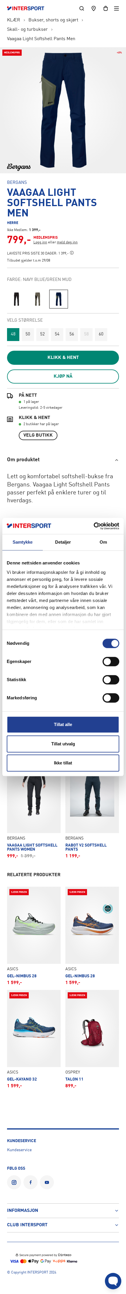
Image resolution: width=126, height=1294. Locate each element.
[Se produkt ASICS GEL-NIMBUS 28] (34, 936)
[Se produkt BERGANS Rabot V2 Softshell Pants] (92, 807)
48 (13, 334)
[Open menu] (116, 8)
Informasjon (22, 1210)
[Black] (16, 299)
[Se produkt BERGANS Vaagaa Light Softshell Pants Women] (34, 807)
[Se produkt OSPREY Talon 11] (92, 1039)
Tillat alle (63, 724)
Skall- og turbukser (27, 29)
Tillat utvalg (63, 743)
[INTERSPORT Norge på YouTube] (47, 1182)
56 (71, 334)
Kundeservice (19, 1150)
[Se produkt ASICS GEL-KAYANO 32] (34, 1039)
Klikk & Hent (63, 357)
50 (27, 334)
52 (42, 334)
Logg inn (40, 242)
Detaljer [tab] (63, 542)
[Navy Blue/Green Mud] (58, 299)
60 (101, 334)
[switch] (111, 661)
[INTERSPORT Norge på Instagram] (14, 1182)
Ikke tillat (63, 762)
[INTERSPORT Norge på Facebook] (30, 1182)
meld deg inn (67, 242)
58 (86, 334)
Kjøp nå (63, 376)
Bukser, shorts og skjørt (53, 20)
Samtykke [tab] (23, 542)
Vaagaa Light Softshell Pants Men (41, 39)
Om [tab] (103, 542)
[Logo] (28, 8)
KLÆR (13, 20)
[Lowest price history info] (72, 253)
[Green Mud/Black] (37, 299)
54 (57, 334)
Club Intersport (27, 1225)
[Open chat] (113, 1281)
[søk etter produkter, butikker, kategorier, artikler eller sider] (82, 8)
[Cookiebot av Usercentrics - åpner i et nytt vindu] (93, 526)
